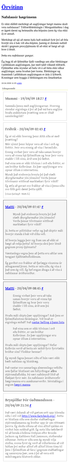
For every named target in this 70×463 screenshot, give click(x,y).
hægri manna (22, 385)
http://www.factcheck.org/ (38, 416)
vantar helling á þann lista (48, 322)
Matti (9, 207)
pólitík (19, 83)
